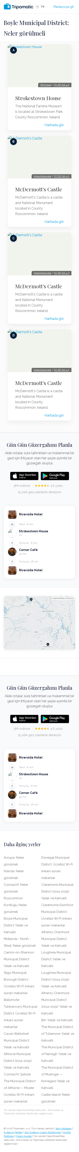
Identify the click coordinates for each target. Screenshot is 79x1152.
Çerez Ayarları (24, 1136)
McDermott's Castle (38, 189)
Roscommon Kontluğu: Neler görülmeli (15, 905)
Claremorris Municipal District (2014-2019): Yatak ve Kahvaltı (57, 891)
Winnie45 (45, 84)
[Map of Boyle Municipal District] (39, 623)
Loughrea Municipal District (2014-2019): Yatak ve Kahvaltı (56, 979)
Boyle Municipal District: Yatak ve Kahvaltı (16, 925)
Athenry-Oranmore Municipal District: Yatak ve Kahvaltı (55, 939)
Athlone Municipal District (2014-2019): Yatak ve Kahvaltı (18, 1060)
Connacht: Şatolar (17, 1074)
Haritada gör (54, 125)
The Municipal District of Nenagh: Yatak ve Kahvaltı (57, 1054)
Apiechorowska (42, 176)
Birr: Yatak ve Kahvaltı (57, 1020)
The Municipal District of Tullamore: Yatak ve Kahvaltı (57, 1033)
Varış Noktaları (63, 1128)
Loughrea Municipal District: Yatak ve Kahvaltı (56, 959)
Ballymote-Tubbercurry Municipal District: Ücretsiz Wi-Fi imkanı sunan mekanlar (20, 1013)
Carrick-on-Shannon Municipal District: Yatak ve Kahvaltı (19, 959)
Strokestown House (38, 98)
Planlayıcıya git (64, 6)
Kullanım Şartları (13, 1132)
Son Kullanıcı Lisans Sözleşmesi (42, 1132)
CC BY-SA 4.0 (61, 84)
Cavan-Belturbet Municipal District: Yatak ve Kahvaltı (17, 1040)
